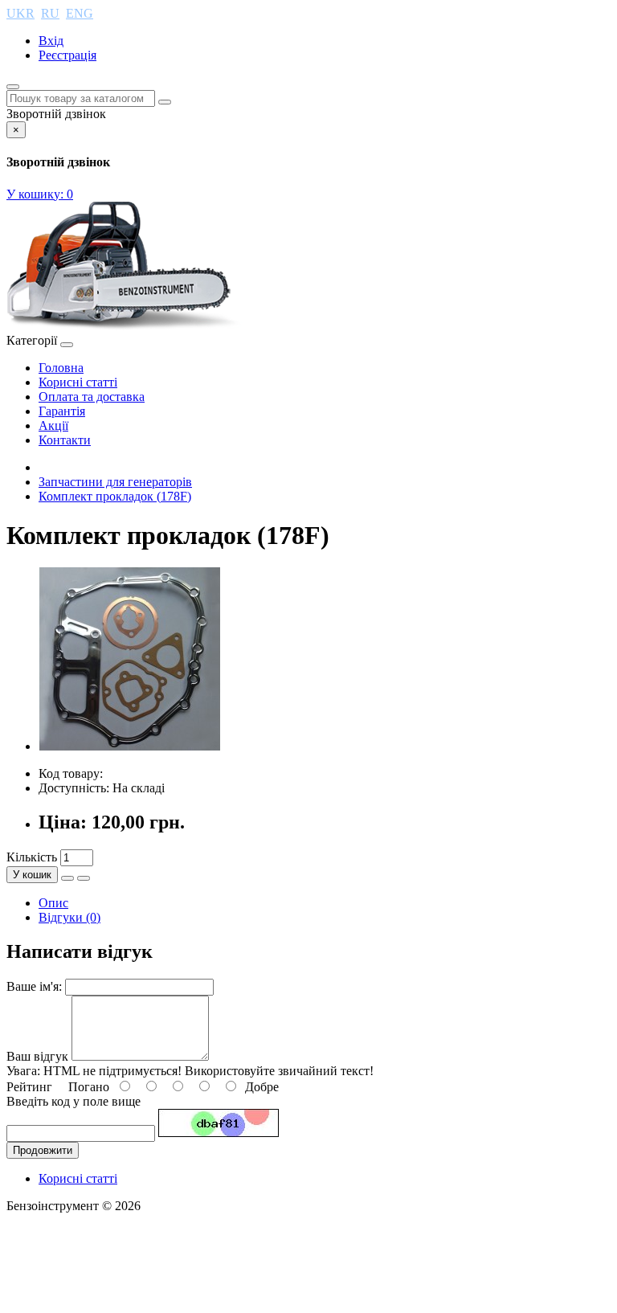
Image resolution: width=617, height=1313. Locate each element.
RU (50, 13)
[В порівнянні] (83, 878)
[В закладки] (67, 878)
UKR (20, 13)
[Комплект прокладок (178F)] (130, 746)
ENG (79, 13)
